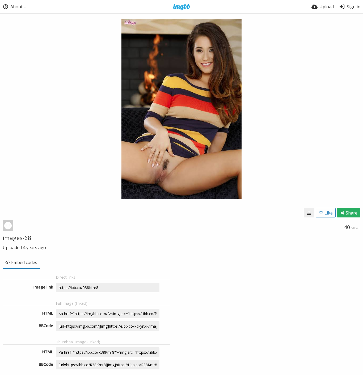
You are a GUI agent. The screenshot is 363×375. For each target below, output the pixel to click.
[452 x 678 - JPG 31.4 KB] (309, 212)
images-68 (17, 238)
